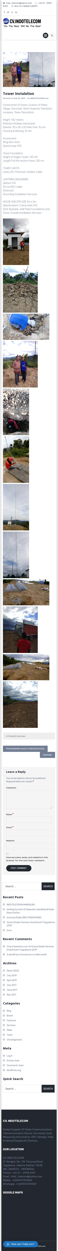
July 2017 (12, 985)
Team (10, 1035)
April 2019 (12, 980)
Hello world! (40, 954)
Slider (9, 1030)
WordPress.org (14, 1070)
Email (9, 827)
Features (11, 1020)
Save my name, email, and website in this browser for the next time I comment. (27, 859)
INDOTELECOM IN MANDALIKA (21, 904)
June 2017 (12, 990)
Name (10, 814)
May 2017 (11, 994)
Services (21, 736)
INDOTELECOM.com (39, 98)
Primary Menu (45, 36)
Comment (11, 788)
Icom (9, 930)
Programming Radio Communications (25, 749)
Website (10, 840)
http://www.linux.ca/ (17, 946)
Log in (10, 1056)
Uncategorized (14, 1039)
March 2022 (13, 970)
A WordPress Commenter (19, 954)
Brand (10, 1015)
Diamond (47, 755)
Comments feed (15, 1065)
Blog (9, 1011)
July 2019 (12, 975)
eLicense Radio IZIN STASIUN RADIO (24, 917)
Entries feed (13, 1060)
